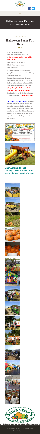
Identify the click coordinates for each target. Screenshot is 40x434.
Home (11, 24)
